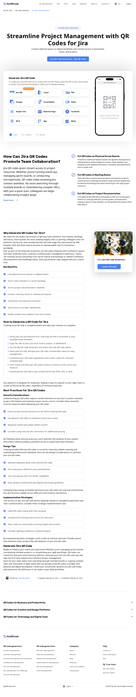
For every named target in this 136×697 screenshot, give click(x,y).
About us (94, 4)
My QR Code (7, 10)
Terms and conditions (77, 667)
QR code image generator (46, 650)
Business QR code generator (46, 658)
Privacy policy (74, 671)
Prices (66, 4)
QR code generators (12, 646)
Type (13, 135)
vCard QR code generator (12, 654)
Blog (74, 4)
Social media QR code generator (48, 663)
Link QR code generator (11, 650)
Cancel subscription (109, 654)
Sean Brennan (24, 578)
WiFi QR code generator (45, 667)
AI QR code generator (44, 671)
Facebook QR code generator (13, 663)
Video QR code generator (45, 654)
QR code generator (45, 4)
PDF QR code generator (11, 667)
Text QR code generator (11, 675)
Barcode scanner (109, 673)
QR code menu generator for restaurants (17, 658)
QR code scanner (109, 669)
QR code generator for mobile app (15, 671)
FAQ (58, 4)
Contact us (105, 4)
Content (27, 135)
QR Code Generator (22, 10)
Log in (128, 4)
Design (41, 135)
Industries (83, 4)
